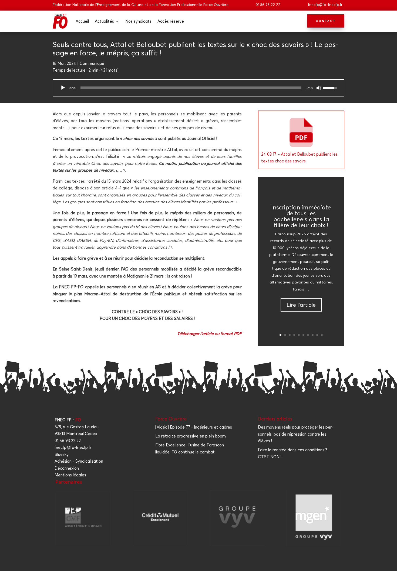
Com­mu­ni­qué (92, 63)
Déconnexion (67, 468)
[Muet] (319, 88)
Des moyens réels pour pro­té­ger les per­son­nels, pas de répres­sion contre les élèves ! (295, 434)
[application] (198, 87)
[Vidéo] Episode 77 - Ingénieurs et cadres (193, 427)
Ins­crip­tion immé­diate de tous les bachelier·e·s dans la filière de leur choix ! (301, 216)
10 (322, 335)
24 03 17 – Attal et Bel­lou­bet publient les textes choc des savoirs (299, 158)
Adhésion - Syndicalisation (79, 461)
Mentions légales (70, 474)
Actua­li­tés (104, 21)
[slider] (190, 87)
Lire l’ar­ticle (301, 304)
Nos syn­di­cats (138, 21)
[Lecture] (63, 88)
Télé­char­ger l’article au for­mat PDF (209, 333)
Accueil (82, 21)
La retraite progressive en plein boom (190, 436)
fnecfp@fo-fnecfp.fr (325, 4)
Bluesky (62, 454)
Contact (326, 21)
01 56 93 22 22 (267, 4)
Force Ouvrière (171, 419)
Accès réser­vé (170, 21)
